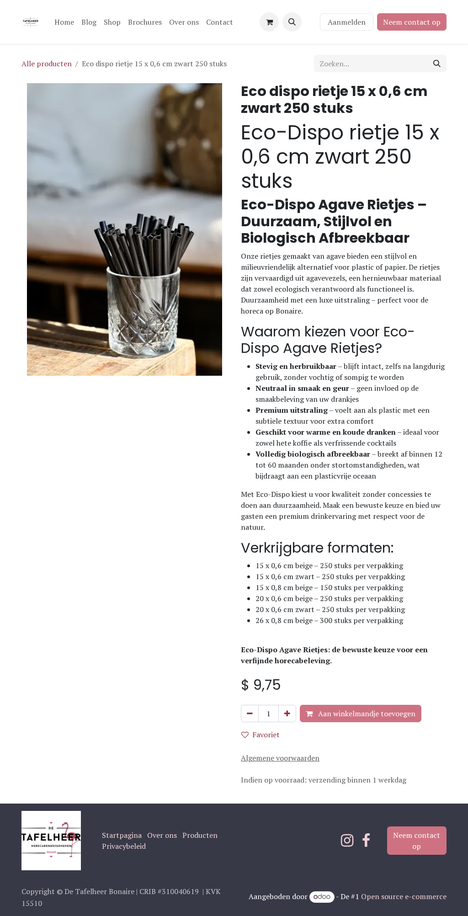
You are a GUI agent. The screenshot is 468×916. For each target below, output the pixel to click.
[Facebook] (366, 840)
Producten (200, 835)
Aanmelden (347, 22)
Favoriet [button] (266, 735)
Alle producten (46, 64)
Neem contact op (412, 22)
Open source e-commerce (404, 896)
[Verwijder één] (250, 713)
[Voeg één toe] (287, 713)
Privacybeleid (124, 846)
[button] (292, 22)
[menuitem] (64, 22)
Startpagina (122, 835)
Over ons (162, 835)
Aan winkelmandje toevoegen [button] (365, 713)
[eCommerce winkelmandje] (269, 22)
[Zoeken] (437, 63)
